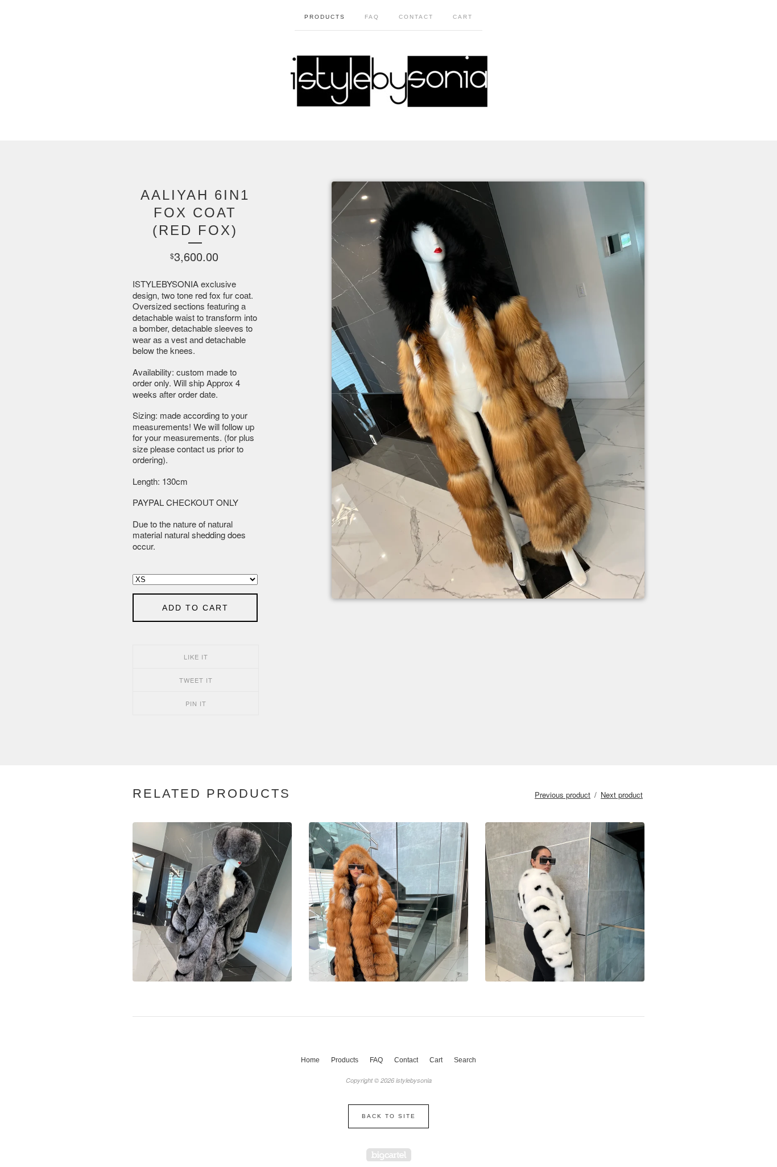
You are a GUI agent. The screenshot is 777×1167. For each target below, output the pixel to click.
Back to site (389, 1116)
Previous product (562, 794)
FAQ (372, 17)
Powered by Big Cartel (388, 1154)
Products (324, 17)
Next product (622, 794)
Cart (463, 17)
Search (465, 1060)
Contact (416, 17)
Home (310, 1060)
